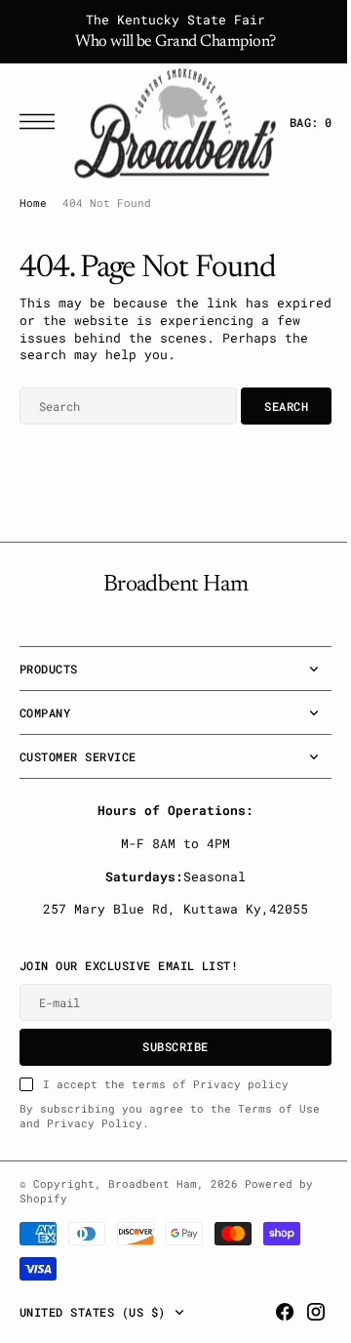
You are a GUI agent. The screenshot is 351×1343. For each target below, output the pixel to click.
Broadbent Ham (152, 1184)
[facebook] (270, 1311)
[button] (42, 121)
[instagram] (301, 1311)
